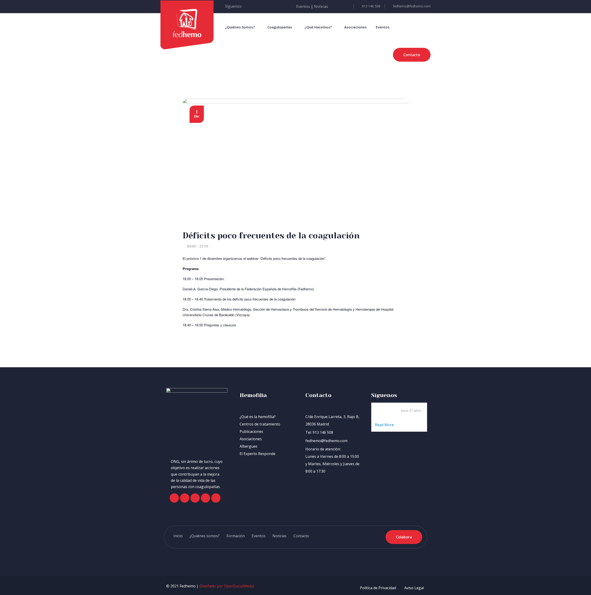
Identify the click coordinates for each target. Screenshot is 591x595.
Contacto (301, 535)
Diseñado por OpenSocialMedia (226, 586)
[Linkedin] (215, 498)
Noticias (321, 6)
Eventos (303, 6)
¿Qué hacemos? (318, 27)
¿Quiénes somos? (205, 535)
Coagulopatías (279, 27)
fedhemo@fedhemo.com (412, 6)
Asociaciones (355, 27)
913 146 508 (371, 6)
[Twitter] (184, 498)
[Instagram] (195, 498)
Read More (385, 424)
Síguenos (384, 395)
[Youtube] (205, 498)
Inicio (178, 535)
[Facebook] (174, 498)
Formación (235, 535)
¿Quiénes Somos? (240, 27)
